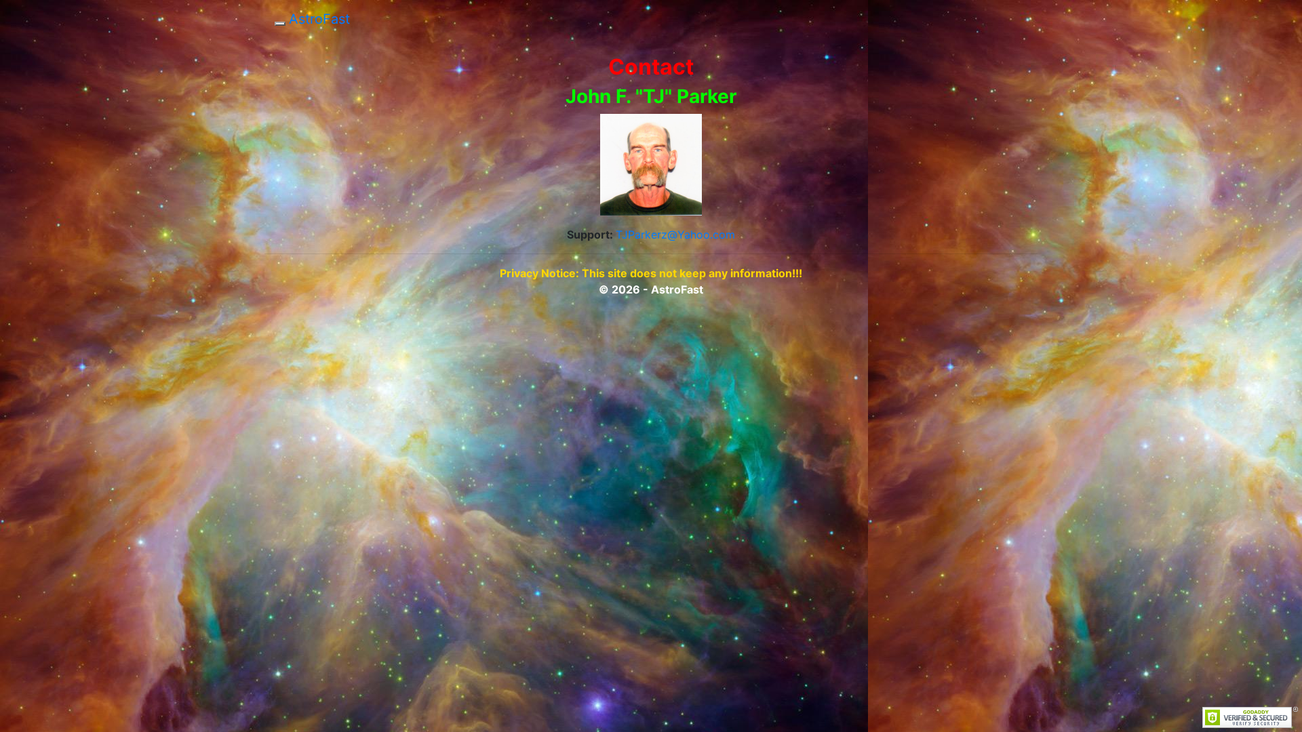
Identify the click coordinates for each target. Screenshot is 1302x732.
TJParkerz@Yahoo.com (675, 234)
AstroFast (319, 19)
